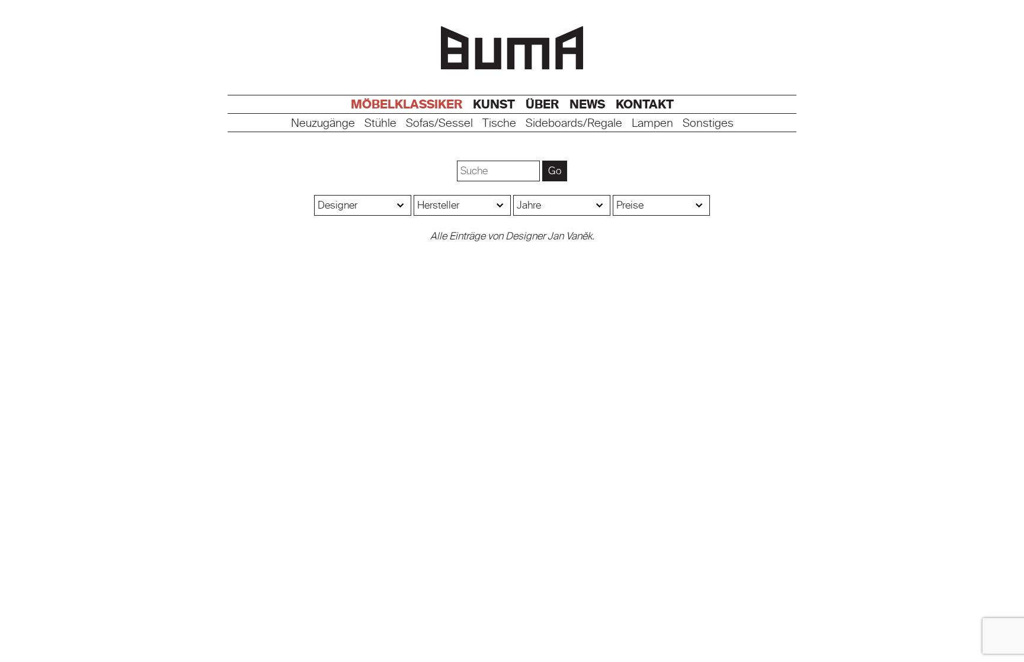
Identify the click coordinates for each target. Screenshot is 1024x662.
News (587, 104)
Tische (499, 123)
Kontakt (645, 104)
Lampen (652, 123)
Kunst (494, 104)
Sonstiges (708, 123)
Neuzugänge (323, 123)
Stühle (380, 123)
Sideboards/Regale (574, 123)
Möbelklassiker (406, 104)
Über (542, 104)
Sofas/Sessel (439, 123)
